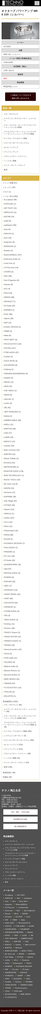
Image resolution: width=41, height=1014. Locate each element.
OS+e (6, 522)
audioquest (8, 225)
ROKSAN (8, 581)
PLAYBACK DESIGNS (13, 543)
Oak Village (8, 501)
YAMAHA (7, 683)
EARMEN (8, 310)
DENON (7, 297)
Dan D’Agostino (10, 280)
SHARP (20, 975)
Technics (7, 628)
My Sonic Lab (9, 484)
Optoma (7, 509)
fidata (6, 335)
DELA (6, 293)
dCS (6, 289)
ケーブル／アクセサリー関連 (15, 138)
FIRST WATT (9, 340)
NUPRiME (8, 497)
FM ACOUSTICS (11, 344)
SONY (6, 598)
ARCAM (7, 217)
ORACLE (7, 514)
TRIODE (7, 645)
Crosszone (9, 910)
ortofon (7, 518)
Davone (7, 284)
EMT (6, 323)
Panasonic (25, 960)
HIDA (6, 386)
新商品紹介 (7, 773)
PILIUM (7, 539)
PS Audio (7, 560)
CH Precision (9, 267)
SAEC (6, 586)
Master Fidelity (10, 458)
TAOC (28, 979)
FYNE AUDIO (9, 352)
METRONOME (10, 467)
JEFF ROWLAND (11, 412)
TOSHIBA (29, 982)
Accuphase (8, 200)
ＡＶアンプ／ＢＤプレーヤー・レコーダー (19, 844)
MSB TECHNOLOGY (12, 475)
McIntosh (7, 463)
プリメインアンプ (11, 152)
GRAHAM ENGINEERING (14, 374)
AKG (18, 898)
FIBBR (6, 331)
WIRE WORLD (10, 679)
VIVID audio (9, 658)
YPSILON (8, 692)
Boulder (7, 250)
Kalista (6, 416)
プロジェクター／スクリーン (15, 156)
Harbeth (7, 378)
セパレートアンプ (11, 147)
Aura (6, 229)
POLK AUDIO (9, 548)
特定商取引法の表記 (20, 819)
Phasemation (9, 531)
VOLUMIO (8, 662)
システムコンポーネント (13, 736)
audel (6, 221)
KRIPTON (8, 429)
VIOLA (6, 654)
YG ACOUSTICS (11, 688)
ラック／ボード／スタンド (14, 165)
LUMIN (7, 437)
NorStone (8, 492)
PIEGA (6, 535)
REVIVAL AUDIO (11, 573)
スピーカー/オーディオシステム (16, 143)
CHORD (7, 272)
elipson (7, 318)
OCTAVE (7, 505)
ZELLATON (8, 696)
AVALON (7, 234)
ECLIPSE (19, 917)
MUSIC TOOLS (10, 480)
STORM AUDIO (10, 611)
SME (28, 975)
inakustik (7, 399)
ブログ (5, 192)
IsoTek (6, 403)
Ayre (6, 238)
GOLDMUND (9, 365)
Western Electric (10, 671)
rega (6, 569)
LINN (6, 433)
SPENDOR (8, 607)
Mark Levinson (10, 450)
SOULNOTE (9, 603)
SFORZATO (9, 590)
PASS (6, 526)
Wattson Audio (9, 666)
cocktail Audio (23, 907)
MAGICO (7, 441)
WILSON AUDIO (10, 675)
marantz (7, 446)
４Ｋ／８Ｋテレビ (11, 114)
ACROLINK (8, 204)
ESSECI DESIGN (11, 327)
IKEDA (6, 395)
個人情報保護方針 (20, 826)
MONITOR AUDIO (11, 471)
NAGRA (7, 488)
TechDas (7, 624)
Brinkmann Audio (11, 259)
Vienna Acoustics (11, 649)
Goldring (7, 369)
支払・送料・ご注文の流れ (20, 812)
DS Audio (7, 306)
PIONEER (8, 966)
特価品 (5, 777)
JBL (5, 407)
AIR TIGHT (8, 208)
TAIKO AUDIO (9, 620)
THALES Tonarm (10, 632)
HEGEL (7, 382)
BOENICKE (8, 246)
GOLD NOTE (9, 361)
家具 (6, 170)
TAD (6, 615)
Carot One (8, 263)
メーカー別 (7, 196)
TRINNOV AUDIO (11, 641)
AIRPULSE (8, 212)
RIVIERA (7, 577)
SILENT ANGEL (10, 594)
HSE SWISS (9, 391)
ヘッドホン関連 (10, 161)
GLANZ (7, 357)
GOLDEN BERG (11, 929)
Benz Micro (23, 901)
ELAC (6, 314)
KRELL (7, 424)
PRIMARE (8, 552)
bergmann (8, 242)
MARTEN (8, 454)
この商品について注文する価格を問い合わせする (20, 96)
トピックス (7, 187)
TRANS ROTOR (10, 637)
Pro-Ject (7, 556)
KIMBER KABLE (10, 420)
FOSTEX (7, 348)
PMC (7, 969)
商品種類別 (7, 701)
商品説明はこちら (10, 86)
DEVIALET (8, 301)
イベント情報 (8, 183)
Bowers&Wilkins (10, 255)
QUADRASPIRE (10, 564)
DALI (6, 276)
